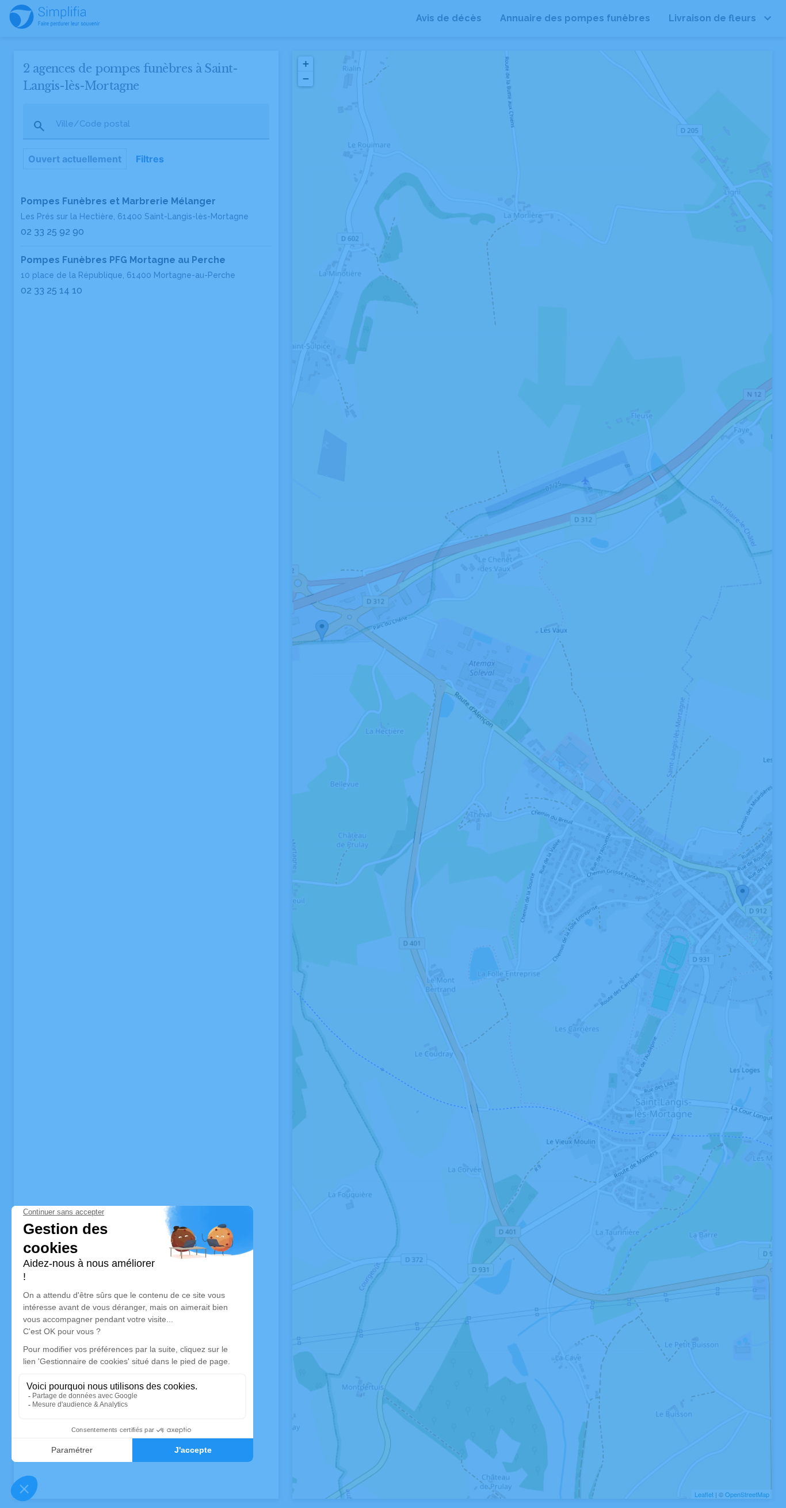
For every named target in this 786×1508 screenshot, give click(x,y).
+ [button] (306, 64)
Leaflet (704, 1494)
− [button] (306, 79)
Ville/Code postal (93, 124)
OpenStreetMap (747, 1494)
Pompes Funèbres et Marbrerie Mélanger (118, 201)
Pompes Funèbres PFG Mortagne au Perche (123, 259)
